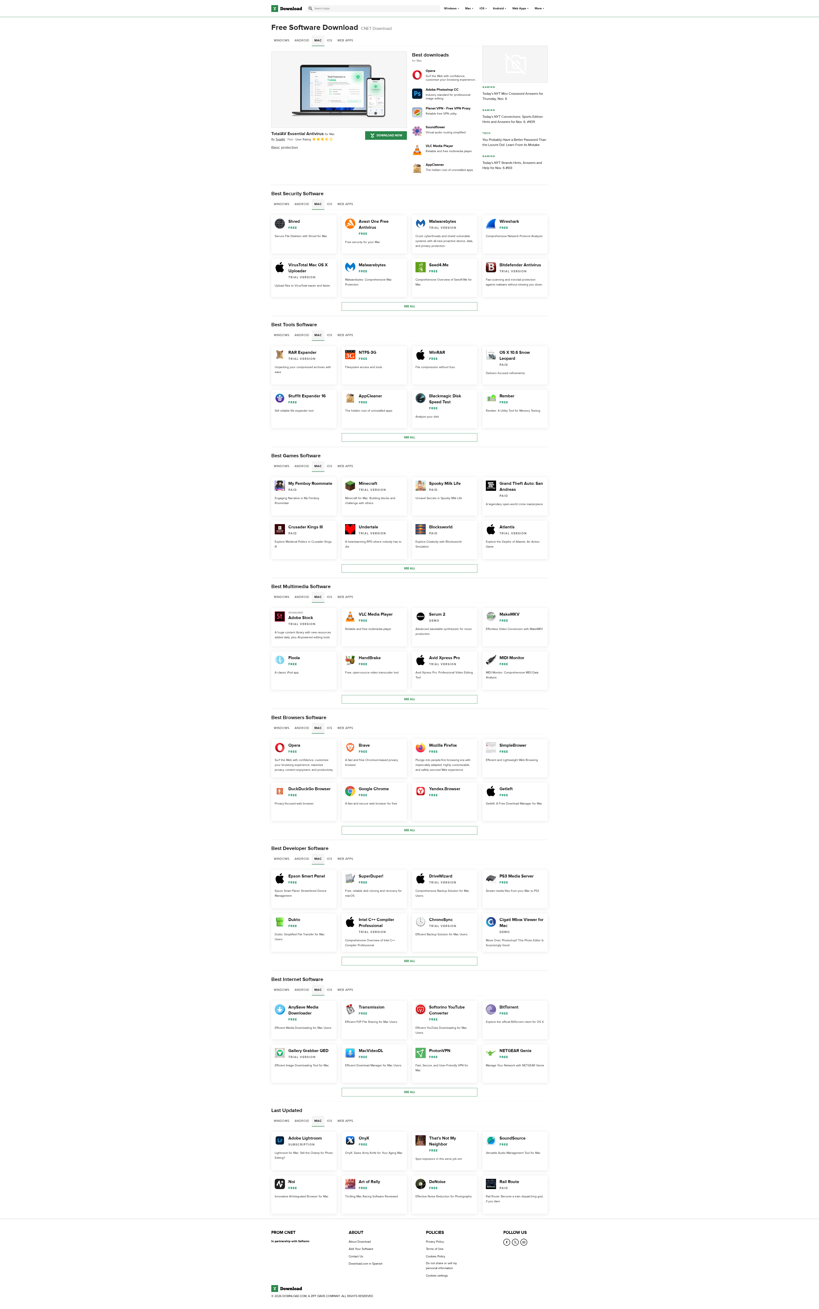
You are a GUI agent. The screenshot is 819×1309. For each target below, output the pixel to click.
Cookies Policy (435, 1256)
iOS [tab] (329, 40)
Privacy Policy (435, 1241)
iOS (481, 8)
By (278, 139)
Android (498, 8)
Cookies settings (437, 1275)
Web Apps (519, 8)
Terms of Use (434, 1249)
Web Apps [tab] (345, 40)
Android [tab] (302, 40)
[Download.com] (286, 8)
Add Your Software (361, 1249)
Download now (389, 135)
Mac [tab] (318, 40)
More (538, 8)
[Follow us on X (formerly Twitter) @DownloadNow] (515, 1242)
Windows (450, 8)
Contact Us (356, 1256)
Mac (468, 8)
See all (409, 306)
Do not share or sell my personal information (441, 1265)
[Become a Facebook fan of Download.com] (506, 1242)
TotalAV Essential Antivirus (303, 133)
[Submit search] (310, 8)
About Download (360, 1241)
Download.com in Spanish (366, 1263)
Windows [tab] (281, 40)
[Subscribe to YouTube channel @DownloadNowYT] (523, 1242)
